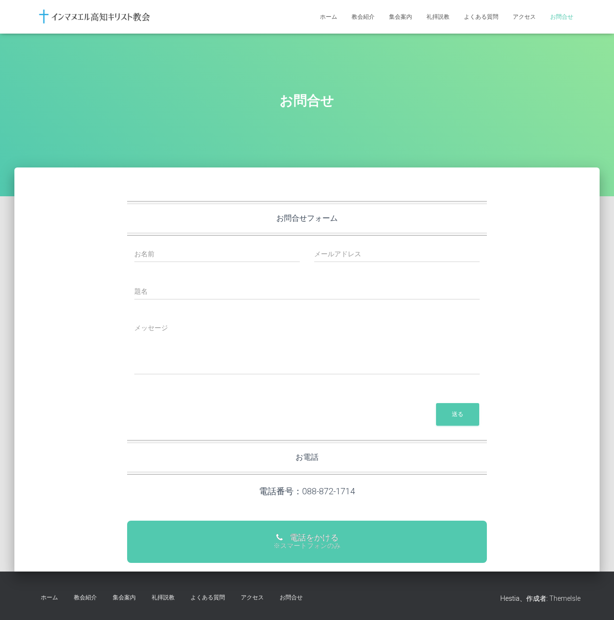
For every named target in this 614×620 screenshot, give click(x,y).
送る (457, 414)
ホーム (328, 16)
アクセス (524, 16)
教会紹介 (363, 16)
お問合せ (561, 16)
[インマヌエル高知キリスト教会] (94, 17)
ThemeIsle (564, 598)
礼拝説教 (437, 16)
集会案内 (400, 16)
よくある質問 (481, 16)
